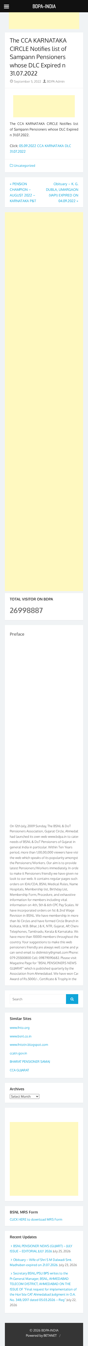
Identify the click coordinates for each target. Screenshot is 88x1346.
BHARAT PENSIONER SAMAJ (30, 1061)
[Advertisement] (44, 18)
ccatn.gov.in (18, 1053)
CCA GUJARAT (19, 1070)
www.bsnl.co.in (21, 1036)
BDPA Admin (55, 81)
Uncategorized (24, 165)
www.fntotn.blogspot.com (29, 1045)
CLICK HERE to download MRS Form (36, 1219)
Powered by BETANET (41, 1335)
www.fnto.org (20, 1028)
